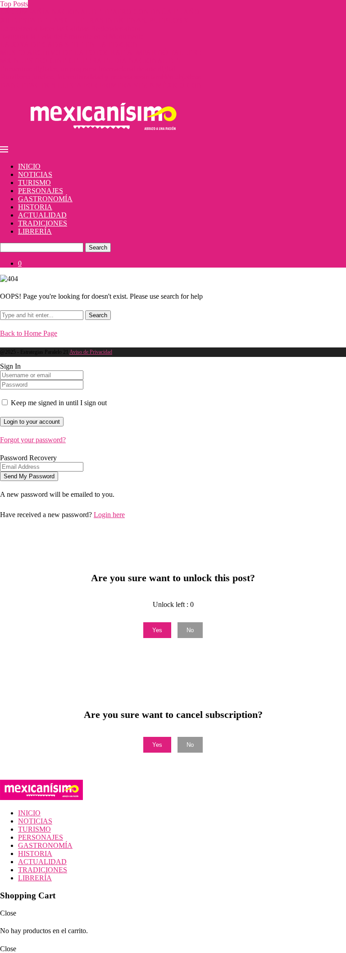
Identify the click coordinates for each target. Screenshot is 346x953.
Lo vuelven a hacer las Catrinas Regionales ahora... (73, 28)
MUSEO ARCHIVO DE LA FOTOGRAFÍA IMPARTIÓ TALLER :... (103, 52)
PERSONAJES (40, 190)
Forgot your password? (33, 440)
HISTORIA (35, 207)
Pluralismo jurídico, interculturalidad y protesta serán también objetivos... (103, 77)
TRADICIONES (42, 223)
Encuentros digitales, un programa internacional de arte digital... (90, 69)
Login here (109, 514)
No (190, 630)
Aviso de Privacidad (90, 352)
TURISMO (34, 182)
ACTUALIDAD (42, 215)
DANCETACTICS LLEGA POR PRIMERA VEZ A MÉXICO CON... (104, 85)
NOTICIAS (35, 174)
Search (98, 247)
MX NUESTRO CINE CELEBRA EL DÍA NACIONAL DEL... (94, 61)
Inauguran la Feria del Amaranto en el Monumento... (74, 36)
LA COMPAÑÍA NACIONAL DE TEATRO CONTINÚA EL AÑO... (102, 12)
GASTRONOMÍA (45, 199)
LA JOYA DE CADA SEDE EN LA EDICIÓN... (72, 44)
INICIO (29, 166)
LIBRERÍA (35, 231)
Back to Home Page (28, 333)
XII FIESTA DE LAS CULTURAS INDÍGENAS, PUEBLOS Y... (96, 20)
